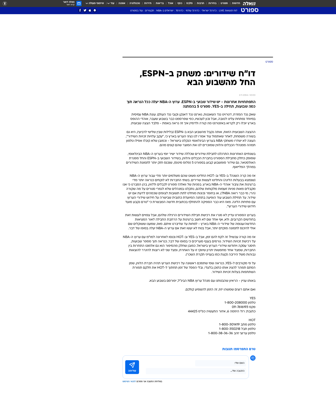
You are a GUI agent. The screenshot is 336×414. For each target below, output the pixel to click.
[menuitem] (234, 3)
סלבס (189, 3)
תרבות (200, 3)
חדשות (236, 3)
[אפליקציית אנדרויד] (95, 10)
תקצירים (149, 11)
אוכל (170, 3)
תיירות (148, 3)
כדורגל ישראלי (209, 11)
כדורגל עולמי (192, 11)
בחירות (212, 3)
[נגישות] (5, 3)
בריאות (160, 3)
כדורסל (179, 11)
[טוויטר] (85, 10)
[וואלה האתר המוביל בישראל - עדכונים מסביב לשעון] (249, 3)
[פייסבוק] (80, 10)
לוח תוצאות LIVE (228, 11)
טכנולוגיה (135, 3)
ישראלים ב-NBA (164, 11)
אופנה (121, 3)
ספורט (224, 3)
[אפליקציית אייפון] (90, 10)
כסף (179, 3)
